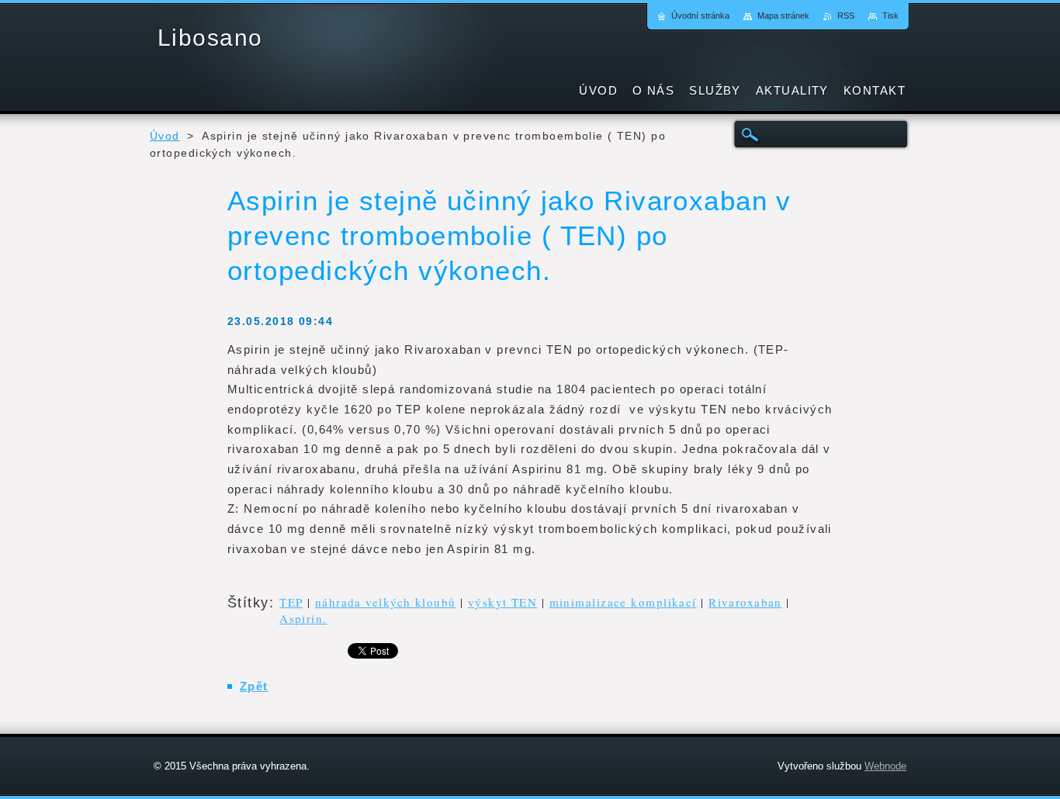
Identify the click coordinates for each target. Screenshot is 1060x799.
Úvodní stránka (700, 15)
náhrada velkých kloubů (385, 602)
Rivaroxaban (745, 602)
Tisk (890, 15)
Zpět (254, 686)
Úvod (165, 136)
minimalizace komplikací (623, 602)
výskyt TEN (502, 602)
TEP (291, 602)
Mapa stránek (783, 15)
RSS (845, 15)
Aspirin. (303, 618)
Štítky (248, 602)
